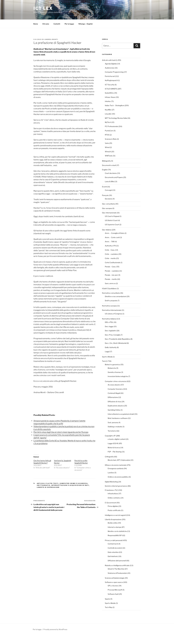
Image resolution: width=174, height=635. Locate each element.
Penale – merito (111, 279)
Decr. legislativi (110, 331)
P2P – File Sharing (114, 452)
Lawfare (111, 473)
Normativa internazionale (111, 310)
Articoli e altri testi (48, 483)
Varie (107, 143)
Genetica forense (114, 372)
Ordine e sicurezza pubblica (118, 477)
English (104, 170)
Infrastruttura (113, 494)
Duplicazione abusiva (116, 406)
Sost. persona (113, 422)
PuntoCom (109, 131)
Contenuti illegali (114, 393)
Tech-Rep (108, 607)
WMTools (108, 156)
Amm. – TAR (109, 242)
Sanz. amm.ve (110, 283)
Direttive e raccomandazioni (115, 296)
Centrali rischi (113, 544)
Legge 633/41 (113, 443)
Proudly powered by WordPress (55, 629)
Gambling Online (114, 410)
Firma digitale (113, 506)
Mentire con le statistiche (117, 531)
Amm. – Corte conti (112, 237)
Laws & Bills (109, 181)
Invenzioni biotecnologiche (118, 376)
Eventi (104, 187)
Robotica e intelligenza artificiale (117, 565)
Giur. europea (107, 208)
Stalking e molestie (115, 427)
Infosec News (110, 97)
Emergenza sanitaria (115, 468)
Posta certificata (114, 510)
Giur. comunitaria (108, 204)
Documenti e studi (109, 165)
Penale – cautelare (112, 271)
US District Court (111, 220)
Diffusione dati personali (117, 561)
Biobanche (112, 368)
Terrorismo (112, 431)
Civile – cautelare (111, 254)
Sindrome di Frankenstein (117, 573)
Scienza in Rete (110, 139)
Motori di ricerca (114, 448)
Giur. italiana (106, 230)
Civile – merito (110, 258)
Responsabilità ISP (115, 535)
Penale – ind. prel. (111, 275)
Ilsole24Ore (109, 93)
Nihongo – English (85, 24)
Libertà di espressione (48, 487)
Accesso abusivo (114, 385)
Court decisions (111, 173)
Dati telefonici (113, 556)
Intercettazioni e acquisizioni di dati (70, 485)
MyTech (108, 122)
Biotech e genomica (112, 364)
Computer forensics (115, 389)
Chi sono (45, 24)
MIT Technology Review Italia (116, 118)
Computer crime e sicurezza (74, 483)
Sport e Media (107, 357)
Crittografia (43, 485)
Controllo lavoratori (115, 548)
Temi (104, 361)
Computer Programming (114, 72)
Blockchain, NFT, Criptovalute (119, 460)
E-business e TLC (111, 490)
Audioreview (109, 68)
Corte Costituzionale (112, 262)
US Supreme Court (112, 224)
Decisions (108, 199)
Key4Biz (108, 110)
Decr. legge (109, 326)
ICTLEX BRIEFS (111, 89)
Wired (107, 147)
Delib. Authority (110, 347)
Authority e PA (110, 246)
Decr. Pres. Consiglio (112, 335)
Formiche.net (110, 76)
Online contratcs (114, 498)
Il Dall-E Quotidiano (109, 288)
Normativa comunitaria (111, 293)
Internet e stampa (114, 527)
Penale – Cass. (110, 267)
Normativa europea (109, 306)
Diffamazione (113, 397)
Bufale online (113, 523)
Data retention (113, 552)
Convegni (108, 190)
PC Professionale (111, 126)
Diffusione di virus (114, 402)
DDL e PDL (109, 322)
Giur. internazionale (109, 213)
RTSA (107, 135)
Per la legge (69, 24)
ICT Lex (43, 8)
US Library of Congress (113, 314)
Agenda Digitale (111, 64)
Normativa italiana (109, 319)
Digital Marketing (111, 482)
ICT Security (109, 85)
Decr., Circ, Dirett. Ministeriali (115, 343)
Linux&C (108, 114)
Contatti (57, 24)
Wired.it (108, 152)
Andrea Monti (51, 39)
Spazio (107, 599)
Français (105, 195)
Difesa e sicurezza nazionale (115, 465)
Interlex (108, 101)
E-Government (110, 503)
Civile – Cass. (110, 250)
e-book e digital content (116, 439)
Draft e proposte (111, 301)
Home (35, 24)
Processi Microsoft (115, 590)
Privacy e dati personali (113, 540)
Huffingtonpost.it (111, 80)
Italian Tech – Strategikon (114, 105)
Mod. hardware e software (117, 418)
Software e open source (114, 582)
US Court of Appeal (112, 216)
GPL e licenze (113, 586)
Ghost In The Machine (116, 569)
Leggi (107, 351)
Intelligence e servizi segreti (115, 515)
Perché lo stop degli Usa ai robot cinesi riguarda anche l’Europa (60, 432)
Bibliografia (106, 161)
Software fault (113, 594)
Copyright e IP (110, 436)
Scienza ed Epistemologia (114, 578)
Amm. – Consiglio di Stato (114, 233)
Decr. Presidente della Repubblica (117, 339)
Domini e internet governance (116, 486)
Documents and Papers (114, 177)
